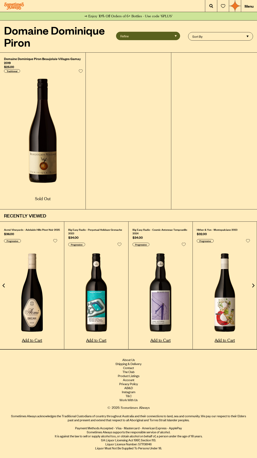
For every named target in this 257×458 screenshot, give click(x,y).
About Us (128, 359)
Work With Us (128, 400)
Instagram (128, 392)
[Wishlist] (223, 6)
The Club (128, 371)
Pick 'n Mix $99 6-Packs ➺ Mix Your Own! (128, 16)
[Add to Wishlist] (81, 71)
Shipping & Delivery (128, 363)
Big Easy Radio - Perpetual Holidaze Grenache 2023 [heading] (95, 231)
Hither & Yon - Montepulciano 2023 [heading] (217, 229)
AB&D (128, 388)
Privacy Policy (128, 383)
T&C (128, 396)
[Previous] (4, 286)
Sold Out (43, 198)
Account (128, 379)
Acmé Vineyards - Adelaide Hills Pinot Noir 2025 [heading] (32, 229)
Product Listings (128, 375)
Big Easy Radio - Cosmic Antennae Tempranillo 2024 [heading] (160, 231)
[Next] (253, 286)
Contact (128, 367)
